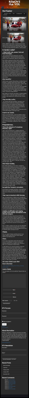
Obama (3, 267)
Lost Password (5, 327)
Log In (4, 324)
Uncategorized (19, 13)
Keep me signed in (7, 321)
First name (4, 347)
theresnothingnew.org (6, 342)
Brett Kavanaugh (6, 365)
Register (3, 326)
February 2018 (6, 369)
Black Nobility (10, 265)
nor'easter (22, 265)
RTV (13, 13)
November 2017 (6, 374)
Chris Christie (16, 265)
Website (14, 297)
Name (14, 289)
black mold (5, 265)
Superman (5, 367)
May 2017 (11, 384)
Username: (4, 310)
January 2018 (6, 371)
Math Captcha (5, 300)
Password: (4, 316)
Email (14, 293)
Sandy (7, 267)
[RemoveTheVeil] (14, 2)
